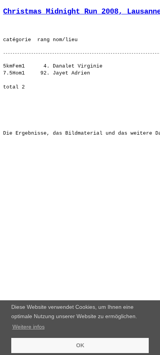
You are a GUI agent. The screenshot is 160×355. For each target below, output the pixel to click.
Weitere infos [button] (28, 327)
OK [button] (80, 345)
